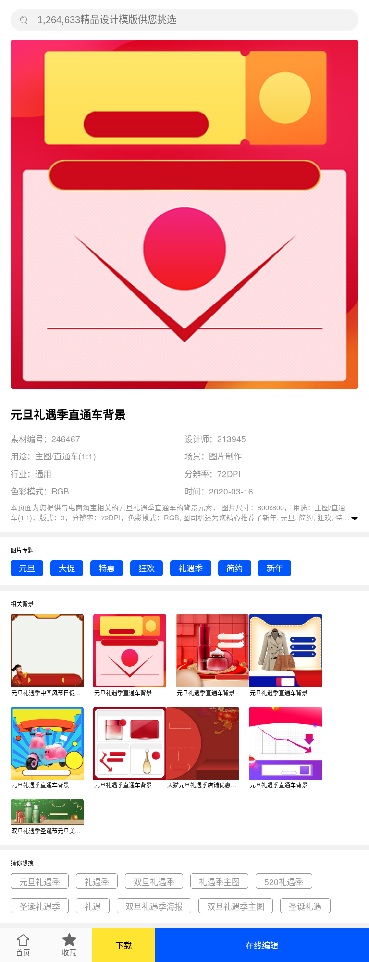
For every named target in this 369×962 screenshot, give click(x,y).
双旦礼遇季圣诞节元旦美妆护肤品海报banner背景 (48, 830)
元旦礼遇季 (39, 881)
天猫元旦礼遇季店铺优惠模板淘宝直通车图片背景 (203, 785)
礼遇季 (190, 568)
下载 (123, 945)
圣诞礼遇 (305, 906)
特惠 (106, 568)
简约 (234, 568)
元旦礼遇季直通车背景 (123, 692)
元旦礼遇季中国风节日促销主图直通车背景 (48, 692)
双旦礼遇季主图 (235, 906)
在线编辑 (262, 945)
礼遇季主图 (219, 881)
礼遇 (93, 906)
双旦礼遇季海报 (154, 906)
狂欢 (146, 568)
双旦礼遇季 (154, 881)
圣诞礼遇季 (39, 906)
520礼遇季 (283, 881)
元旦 (27, 568)
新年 (275, 568)
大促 (67, 568)
